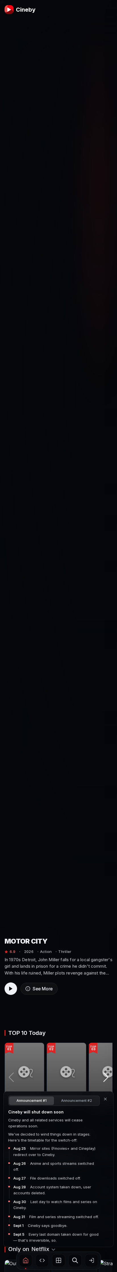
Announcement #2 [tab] (76, 1100)
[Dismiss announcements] (105, 1099)
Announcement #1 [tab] (31, 1100)
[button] (25, 1260)
